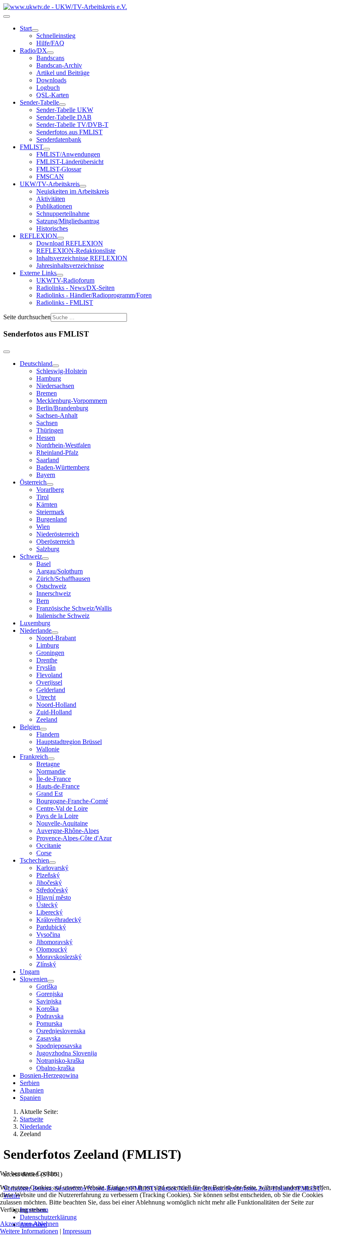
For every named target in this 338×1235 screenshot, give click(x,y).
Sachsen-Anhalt (56, 415)
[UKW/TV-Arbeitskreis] (83, 186)
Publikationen (54, 206)
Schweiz (31, 556)
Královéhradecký (58, 919)
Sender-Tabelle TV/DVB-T (72, 124)
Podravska (49, 1016)
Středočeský (52, 890)
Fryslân (46, 667)
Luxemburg (35, 623)
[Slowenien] (50, 981)
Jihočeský (49, 882)
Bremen (46, 393)
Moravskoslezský (59, 956)
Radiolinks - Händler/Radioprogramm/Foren (94, 295)
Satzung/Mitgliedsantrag (67, 221)
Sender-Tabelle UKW (64, 109)
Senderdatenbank (58, 139)
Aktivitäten (50, 198)
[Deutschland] (55, 366)
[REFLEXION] (60, 238)
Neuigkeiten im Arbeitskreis (72, 191)
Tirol (42, 497)
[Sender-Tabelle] (62, 104)
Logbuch (48, 87)
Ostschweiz (51, 585)
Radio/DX (33, 50)
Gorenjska (49, 993)
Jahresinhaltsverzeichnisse (70, 265)
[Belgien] (43, 729)
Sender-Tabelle (39, 102)
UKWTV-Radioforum (65, 280)
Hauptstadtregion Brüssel (69, 741)
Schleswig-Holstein (61, 370)
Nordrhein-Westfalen (63, 445)
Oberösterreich (55, 541)
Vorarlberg (50, 489)
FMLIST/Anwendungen (68, 154)
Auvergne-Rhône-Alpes (67, 830)
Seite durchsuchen (27, 316)
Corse (44, 852)
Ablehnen (46, 1223)
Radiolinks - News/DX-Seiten (75, 287)
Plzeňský (48, 875)
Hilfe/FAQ (50, 43)
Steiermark (50, 511)
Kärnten (46, 504)
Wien (43, 526)
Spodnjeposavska (59, 1045)
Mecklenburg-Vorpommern (71, 400)
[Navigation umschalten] (6, 16)
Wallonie (47, 749)
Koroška (47, 1008)
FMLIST (31, 146)
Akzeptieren (16, 1223)
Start (26, 28)
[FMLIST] (46, 149)
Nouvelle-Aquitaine (62, 823)
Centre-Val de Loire (62, 808)
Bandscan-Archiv (59, 65)
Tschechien (34, 860)
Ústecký (47, 904)
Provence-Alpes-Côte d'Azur (74, 838)
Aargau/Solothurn (59, 571)
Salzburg (47, 548)
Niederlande (36, 630)
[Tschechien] (52, 862)
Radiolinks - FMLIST (64, 302)
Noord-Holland (56, 704)
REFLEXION (38, 235)
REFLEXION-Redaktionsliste (75, 250)
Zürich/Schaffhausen (63, 578)
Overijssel (49, 682)
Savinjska (48, 1001)
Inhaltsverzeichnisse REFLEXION (81, 258)
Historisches (52, 228)
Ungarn (30, 971)
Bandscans (50, 57)
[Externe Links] (59, 275)
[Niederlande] (55, 633)
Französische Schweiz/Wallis (74, 608)
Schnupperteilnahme (62, 213)
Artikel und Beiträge (62, 72)
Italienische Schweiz (62, 615)
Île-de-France (53, 778)
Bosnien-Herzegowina (49, 1075)
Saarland (47, 459)
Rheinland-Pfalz (57, 452)
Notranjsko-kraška (60, 1060)
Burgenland (51, 519)
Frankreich (34, 756)
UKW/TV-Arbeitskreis (50, 183)
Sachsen (47, 422)
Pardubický (51, 927)
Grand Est (49, 793)
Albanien (32, 1090)
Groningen (50, 652)
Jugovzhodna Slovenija (66, 1053)
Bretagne (48, 763)
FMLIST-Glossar (58, 169)
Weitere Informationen (29, 1231)
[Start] (35, 30)
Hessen (45, 437)
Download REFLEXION (69, 243)
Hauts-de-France (58, 786)
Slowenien (33, 978)
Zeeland (46, 719)
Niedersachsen (55, 385)
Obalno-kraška (55, 1067)
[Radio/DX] (50, 52)
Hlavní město (53, 897)
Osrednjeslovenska (60, 1030)
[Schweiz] (45, 558)
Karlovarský (52, 867)
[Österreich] (50, 484)
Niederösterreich (57, 534)
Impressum (77, 1231)
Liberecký (49, 912)
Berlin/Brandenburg (62, 408)
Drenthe (46, 660)
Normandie (51, 771)
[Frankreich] (51, 759)
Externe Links (38, 272)
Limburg (47, 645)
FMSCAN (50, 176)
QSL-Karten (52, 94)
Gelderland (50, 689)
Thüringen (49, 430)
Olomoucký (51, 949)
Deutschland (36, 363)
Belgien (30, 726)
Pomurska (49, 1023)
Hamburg (48, 378)
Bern (42, 600)
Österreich (33, 482)
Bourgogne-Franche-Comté (72, 801)
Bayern (45, 474)
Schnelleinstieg (55, 35)
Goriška (46, 986)
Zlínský (46, 964)
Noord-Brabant (56, 637)
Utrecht (46, 697)
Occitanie (48, 845)
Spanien (30, 1097)
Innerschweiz (53, 593)
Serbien (30, 1082)
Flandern (47, 734)
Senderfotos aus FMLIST (69, 132)
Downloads (51, 80)
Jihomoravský (54, 941)
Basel (43, 563)
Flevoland (49, 674)
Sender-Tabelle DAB (64, 117)
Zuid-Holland (54, 712)
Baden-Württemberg (62, 467)
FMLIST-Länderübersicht (69, 161)
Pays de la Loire (57, 815)
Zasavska (48, 1038)
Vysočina (48, 934)
